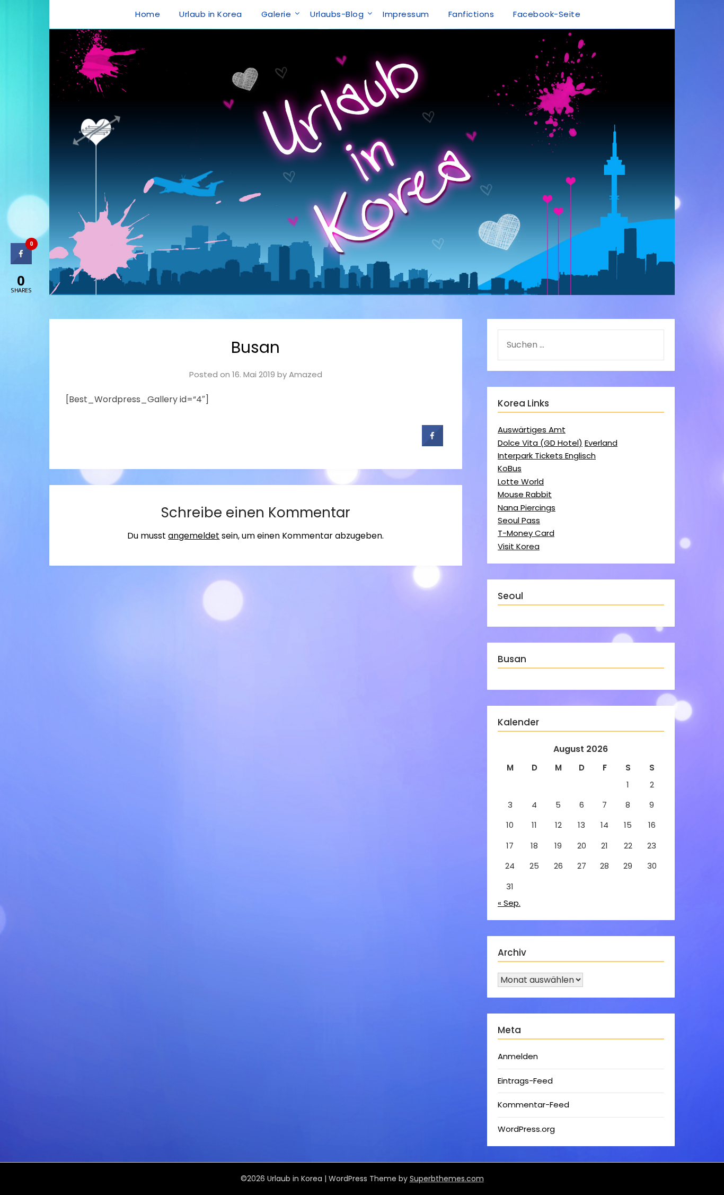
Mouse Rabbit (525, 494)
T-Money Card (526, 533)
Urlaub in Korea (210, 14)
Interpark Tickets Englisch (547, 455)
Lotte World (521, 481)
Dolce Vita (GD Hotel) (540, 442)
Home (147, 14)
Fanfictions (471, 14)
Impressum (406, 14)
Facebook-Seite (546, 14)
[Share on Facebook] (432, 443)
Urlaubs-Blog (337, 14)
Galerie (276, 14)
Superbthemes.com (447, 1178)
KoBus (510, 468)
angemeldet (193, 536)
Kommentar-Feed (533, 1104)
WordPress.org (526, 1129)
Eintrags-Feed (525, 1080)
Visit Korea (519, 546)
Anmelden (518, 1056)
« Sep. (509, 902)
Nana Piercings (526, 507)
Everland (601, 442)
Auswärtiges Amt (532, 429)
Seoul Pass (519, 520)
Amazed (305, 374)
